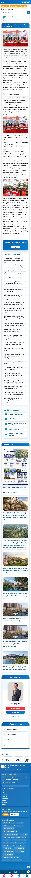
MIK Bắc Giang (20, 851)
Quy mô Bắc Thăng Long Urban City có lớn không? (13, 368)
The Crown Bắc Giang (9, 822)
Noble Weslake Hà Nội (9, 845)
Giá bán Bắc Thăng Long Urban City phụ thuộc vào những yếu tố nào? (14, 318)
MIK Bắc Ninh (7, 840)
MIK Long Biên (7, 825)
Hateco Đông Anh (18, 825)
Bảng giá (5, 798)
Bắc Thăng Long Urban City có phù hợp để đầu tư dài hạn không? (13, 400)
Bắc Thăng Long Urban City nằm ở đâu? (13, 362)
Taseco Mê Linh (7, 848)
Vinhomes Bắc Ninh (8, 851)
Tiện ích (5, 794)
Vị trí (4, 792)
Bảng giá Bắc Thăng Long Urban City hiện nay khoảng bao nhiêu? (14, 324)
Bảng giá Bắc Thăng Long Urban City (15, 434)
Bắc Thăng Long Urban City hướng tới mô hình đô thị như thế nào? (13, 375)
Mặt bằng (5, 796)
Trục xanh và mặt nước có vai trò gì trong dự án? (14, 290)
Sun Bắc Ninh (7, 860)
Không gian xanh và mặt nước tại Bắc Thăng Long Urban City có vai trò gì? (14, 356)
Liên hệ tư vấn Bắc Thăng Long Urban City (17, 424)
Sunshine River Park (20, 842)
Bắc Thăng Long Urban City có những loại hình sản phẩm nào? (13, 381)
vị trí (12, 87)
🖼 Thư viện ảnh (15, 6)
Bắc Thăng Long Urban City (16, 414)
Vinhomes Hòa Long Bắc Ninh (11, 834)
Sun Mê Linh (24, 834)
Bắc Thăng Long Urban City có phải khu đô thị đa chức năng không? (13, 297)
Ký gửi (23, 6)
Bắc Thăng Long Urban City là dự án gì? (14, 349)
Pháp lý (5, 800)
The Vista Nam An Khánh (19, 840)
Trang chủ (7, 16)
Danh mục (26, 2)
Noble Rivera (21, 822)
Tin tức (13, 16)
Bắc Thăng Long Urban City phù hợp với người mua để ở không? (14, 393)
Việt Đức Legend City (9, 828)
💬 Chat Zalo (15, 712)
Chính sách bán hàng (14, 418)
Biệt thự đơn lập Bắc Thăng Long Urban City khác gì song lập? (14, 343)
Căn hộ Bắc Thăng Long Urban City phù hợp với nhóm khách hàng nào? (13, 337)
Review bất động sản (9, 837)
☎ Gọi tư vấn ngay (15, 708)
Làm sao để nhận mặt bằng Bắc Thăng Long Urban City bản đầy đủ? (13, 260)
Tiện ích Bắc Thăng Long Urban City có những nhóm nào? (13, 330)
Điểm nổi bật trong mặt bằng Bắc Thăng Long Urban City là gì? (14, 303)
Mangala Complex (21, 837)
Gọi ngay (5, 814)
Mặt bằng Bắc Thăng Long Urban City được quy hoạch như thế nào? (14, 310)
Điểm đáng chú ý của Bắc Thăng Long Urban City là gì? (13, 387)
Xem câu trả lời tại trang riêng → (13, 277)
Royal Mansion (17, 860)
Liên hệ (5, 804)
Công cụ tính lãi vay (13, 429)
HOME (3, 2)
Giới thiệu (5, 6)
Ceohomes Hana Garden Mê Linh (11, 857)
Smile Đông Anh (8, 842)
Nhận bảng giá (15, 716)
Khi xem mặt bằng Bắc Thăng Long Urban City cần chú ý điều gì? (13, 283)
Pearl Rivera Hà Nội (8, 854)
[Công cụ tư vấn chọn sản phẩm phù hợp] (28, 867)
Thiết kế (17, 151)
